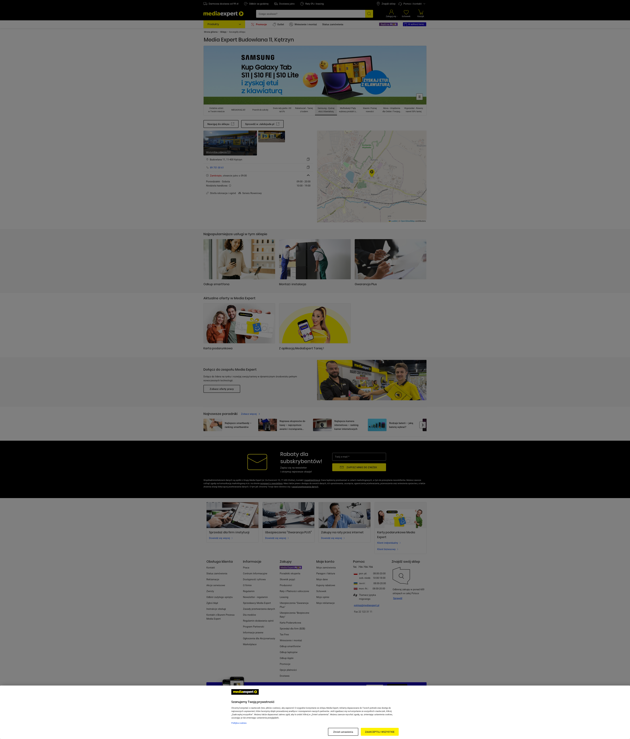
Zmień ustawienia (343, 731)
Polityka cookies (239, 722)
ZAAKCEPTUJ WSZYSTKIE (379, 731)
